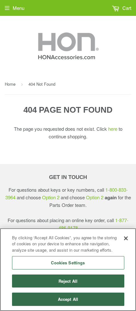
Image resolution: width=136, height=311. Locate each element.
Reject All (68, 281)
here (112, 128)
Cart (126, 7)
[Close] (126, 238)
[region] (68, 269)
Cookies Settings (68, 263)
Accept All (68, 299)
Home (10, 84)
